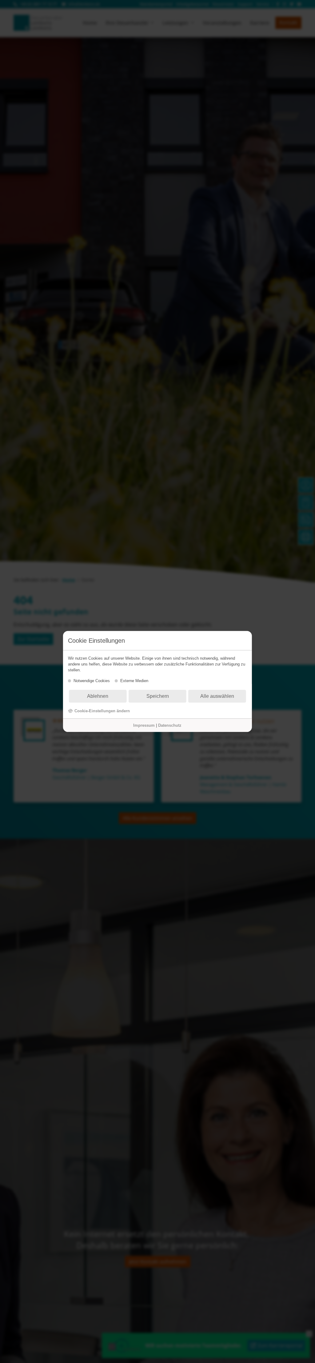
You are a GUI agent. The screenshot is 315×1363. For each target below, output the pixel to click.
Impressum (144, 725)
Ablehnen (97, 696)
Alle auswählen (217, 696)
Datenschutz (169, 725)
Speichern (157, 696)
